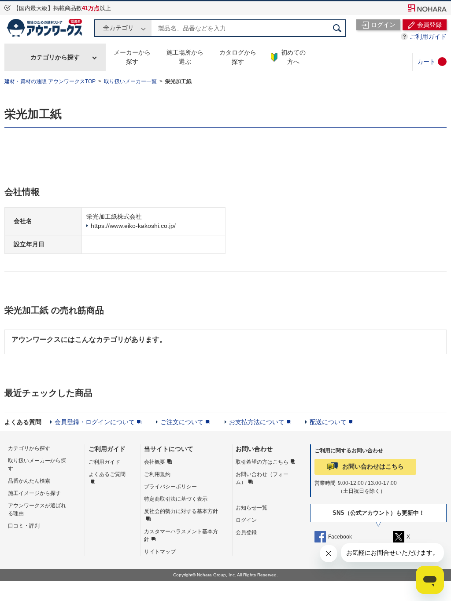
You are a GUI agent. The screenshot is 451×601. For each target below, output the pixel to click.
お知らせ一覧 (251, 508)
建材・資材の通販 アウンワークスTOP (50, 81)
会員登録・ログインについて (95, 421)
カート (426, 61)
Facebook (340, 537)
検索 (337, 28)
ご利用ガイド (428, 36)
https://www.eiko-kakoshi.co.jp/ (133, 225)
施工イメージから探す (34, 493)
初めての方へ (293, 57)
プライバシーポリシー (170, 487)
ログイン (246, 520)
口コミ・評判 (24, 526)
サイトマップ (160, 552)
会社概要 (154, 462)
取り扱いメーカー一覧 (130, 81)
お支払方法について (257, 421)
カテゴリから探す (55, 57)
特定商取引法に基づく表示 (175, 499)
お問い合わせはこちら (373, 466)
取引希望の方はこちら (262, 462)
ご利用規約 (157, 474)
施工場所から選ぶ (184, 57)
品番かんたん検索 (29, 481)
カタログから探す (237, 57)
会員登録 (246, 532)
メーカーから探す (132, 57)
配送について (328, 421)
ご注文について (181, 421)
